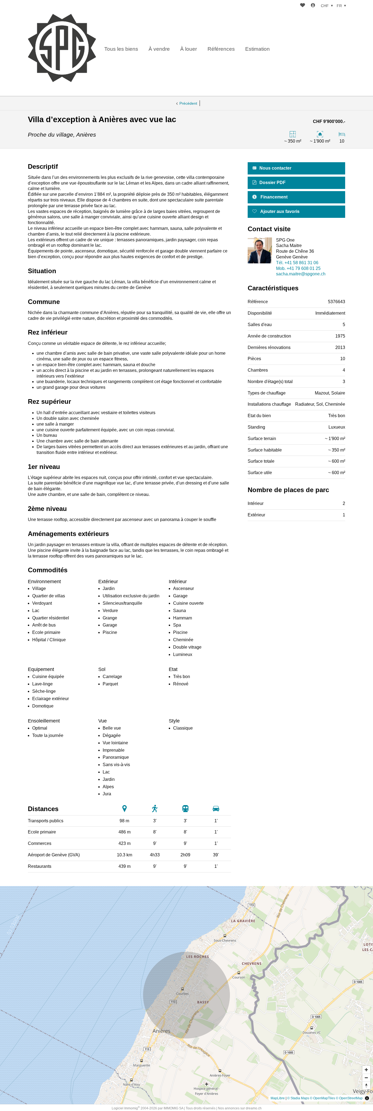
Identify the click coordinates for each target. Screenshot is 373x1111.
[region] (186, 995)
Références (221, 49)
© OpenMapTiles (322, 1098)
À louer (188, 49)
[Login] (312, 6)
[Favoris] (302, 6)
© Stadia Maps (298, 1098)
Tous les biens (121, 49)
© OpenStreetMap (349, 1098)
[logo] (62, 48)
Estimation (257, 49)
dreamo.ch (254, 1108)
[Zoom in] (366, 1070)
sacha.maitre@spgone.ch (300, 274)
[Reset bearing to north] (366, 1085)
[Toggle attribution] (367, 1098)
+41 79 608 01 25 (298, 268)
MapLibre (278, 1098)
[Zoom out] (366, 1078)
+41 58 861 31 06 (297, 262)
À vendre (159, 49)
